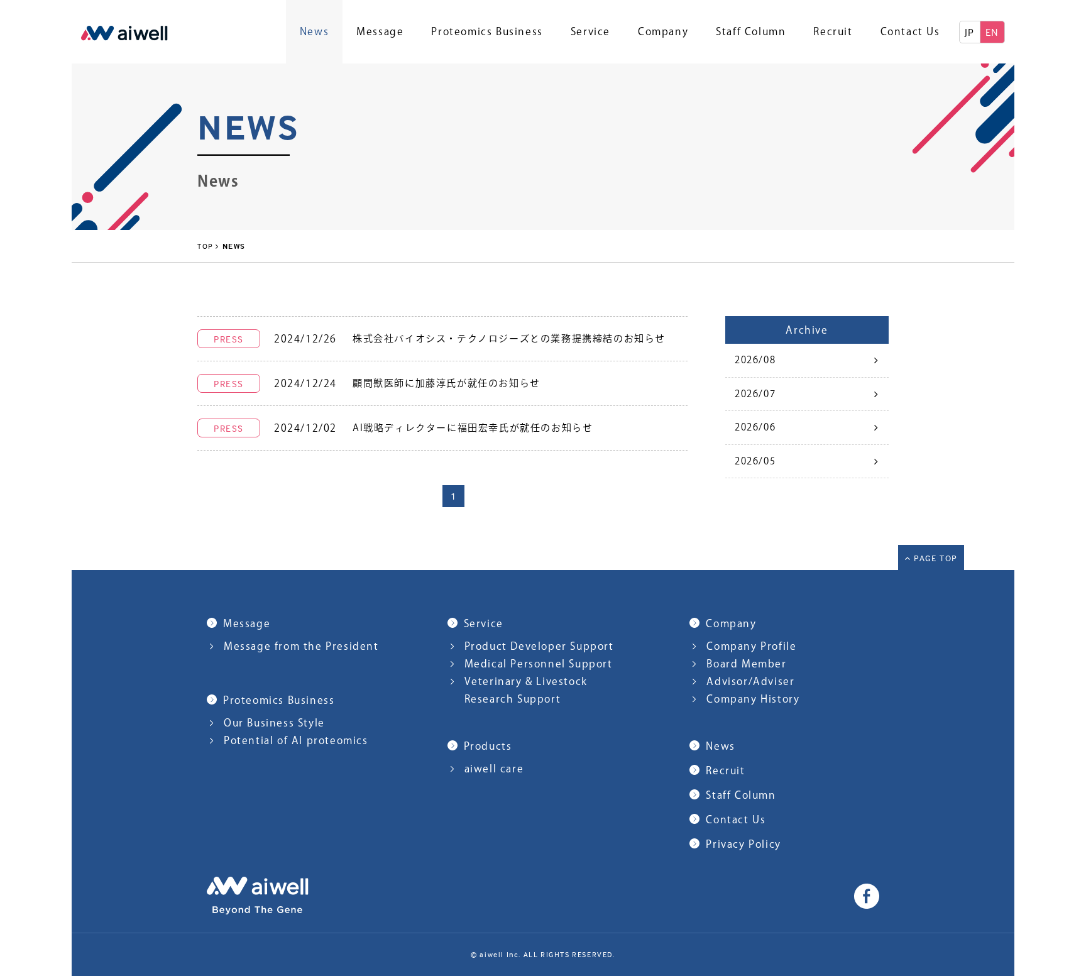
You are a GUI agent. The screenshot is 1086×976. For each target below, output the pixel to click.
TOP (205, 246)
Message (379, 31)
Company (663, 31)
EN (992, 32)
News (314, 31)
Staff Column (751, 31)
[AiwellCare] (124, 32)
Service (590, 31)
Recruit (832, 31)
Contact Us (910, 31)
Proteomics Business (486, 31)
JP (970, 32)
